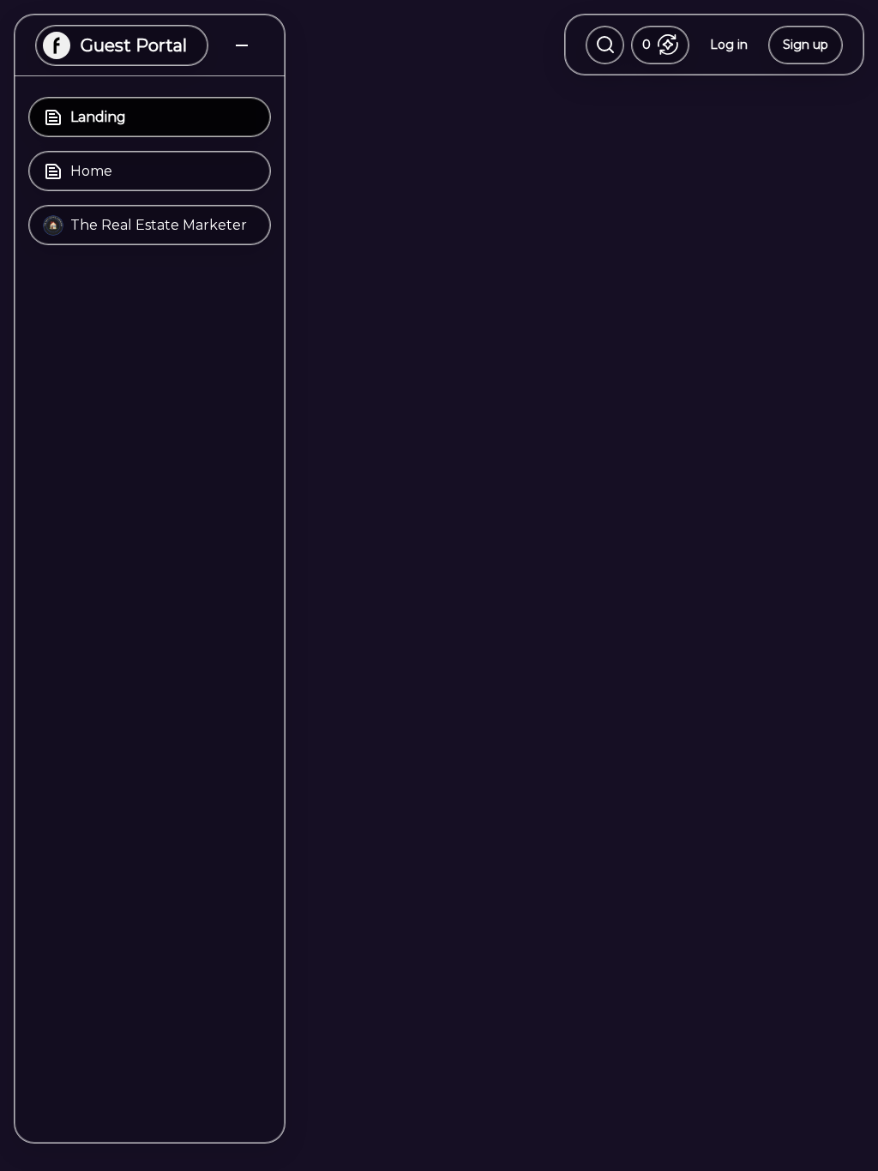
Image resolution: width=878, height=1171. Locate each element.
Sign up (805, 44)
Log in (729, 44)
